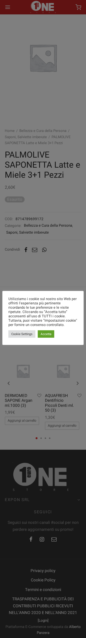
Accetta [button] (46, 334)
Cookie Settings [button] (21, 334)
